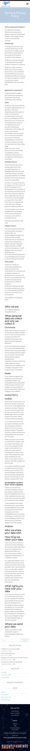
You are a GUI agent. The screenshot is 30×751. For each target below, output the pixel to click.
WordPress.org (5, 699)
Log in (3, 692)
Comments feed (6, 697)
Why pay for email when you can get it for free (14, 657)
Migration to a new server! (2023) (10, 649)
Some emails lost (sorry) (8, 653)
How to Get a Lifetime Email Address (11, 662)
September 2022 (6, 675)
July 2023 (4, 672)
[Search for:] (15, 640)
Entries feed (4, 694)
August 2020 (5, 677)
